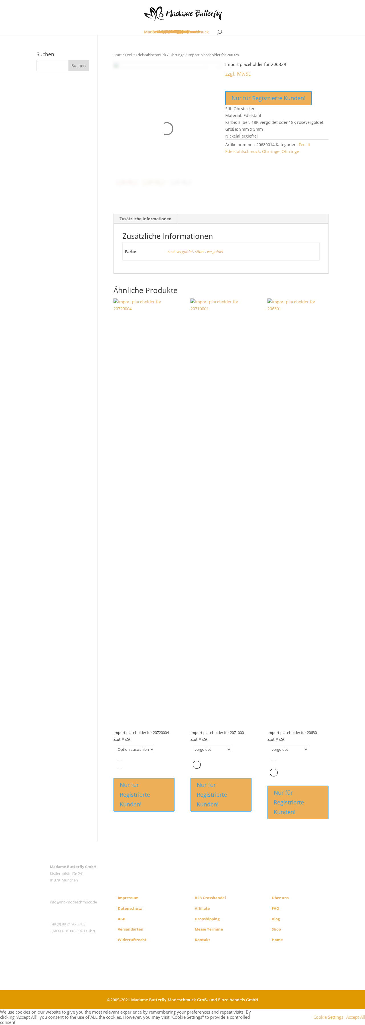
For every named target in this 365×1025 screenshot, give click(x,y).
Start (117, 54)
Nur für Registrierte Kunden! (268, 98)
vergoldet (215, 251)
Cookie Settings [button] (328, 1017)
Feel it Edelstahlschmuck (145, 54)
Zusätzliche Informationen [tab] (145, 218)
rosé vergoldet (180, 251)
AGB (121, 918)
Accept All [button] (355, 1017)
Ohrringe (176, 54)
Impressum (128, 897)
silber (200, 251)
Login (176, 32)
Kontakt (202, 939)
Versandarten (130, 929)
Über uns (280, 897)
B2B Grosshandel (210, 897)
